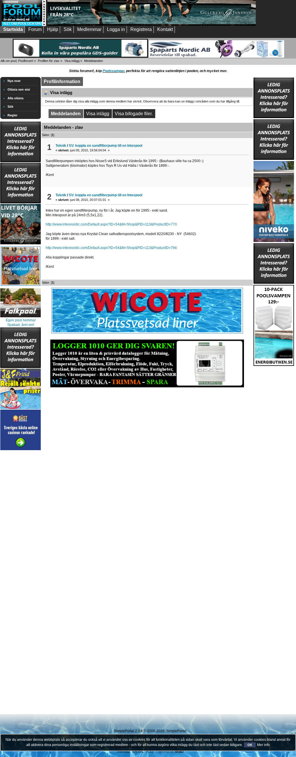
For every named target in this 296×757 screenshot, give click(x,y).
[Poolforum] (24, 25)
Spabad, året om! (20, 325)
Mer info (263, 745)
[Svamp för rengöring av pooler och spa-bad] (274, 324)
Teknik (61, 146)
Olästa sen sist (19, 89)
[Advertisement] (20, 538)
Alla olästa (15, 98)
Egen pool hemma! (21, 320)
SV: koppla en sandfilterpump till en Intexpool (105, 146)
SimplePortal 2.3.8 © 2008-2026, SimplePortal (150, 731)
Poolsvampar (113, 71)
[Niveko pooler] (274, 200)
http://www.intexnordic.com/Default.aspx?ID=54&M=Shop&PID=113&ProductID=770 (111, 224)
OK (249, 745)
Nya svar (14, 81)
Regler (12, 115)
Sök (10, 106)
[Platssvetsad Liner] (147, 334)
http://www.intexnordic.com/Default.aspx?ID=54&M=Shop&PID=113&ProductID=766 (111, 248)
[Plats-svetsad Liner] (20, 287)
